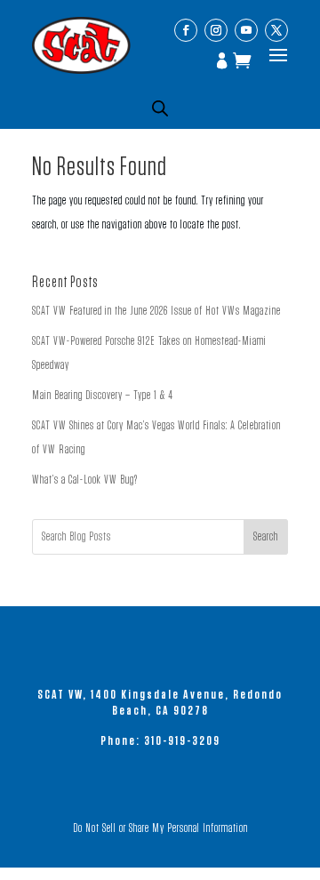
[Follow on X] (276, 30)
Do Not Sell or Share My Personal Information (160, 828)
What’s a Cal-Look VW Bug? (85, 480)
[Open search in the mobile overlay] (160, 108)
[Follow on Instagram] (216, 30)
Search (265, 537)
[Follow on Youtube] (246, 30)
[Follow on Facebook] (185, 30)
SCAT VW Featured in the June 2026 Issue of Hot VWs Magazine (156, 311)
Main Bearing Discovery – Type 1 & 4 (102, 395)
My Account (224, 62)
